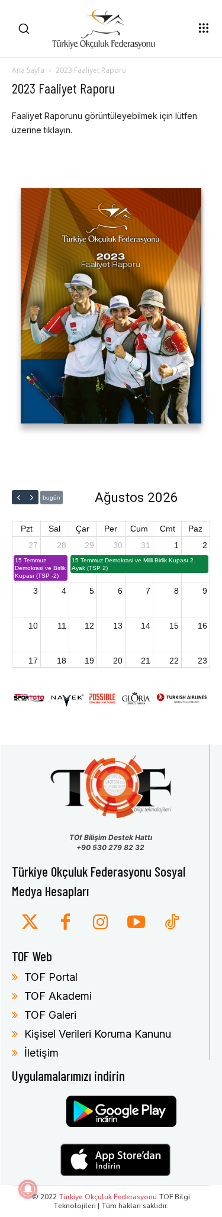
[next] (31, 497)
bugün (51, 497)
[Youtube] (136, 923)
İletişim (41, 1053)
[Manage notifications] (27, 1189)
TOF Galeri (50, 1015)
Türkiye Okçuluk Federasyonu (108, 1197)
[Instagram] (100, 923)
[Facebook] (65, 923)
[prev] (18, 497)
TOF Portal (51, 977)
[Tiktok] (171, 923)
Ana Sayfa (28, 70)
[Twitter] (29, 923)
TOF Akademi (58, 996)
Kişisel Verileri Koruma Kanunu (97, 1034)
